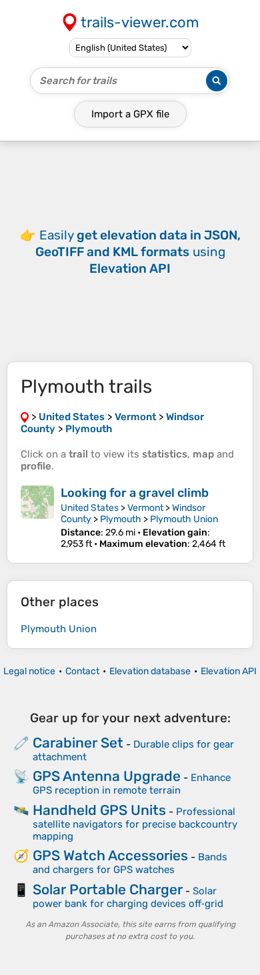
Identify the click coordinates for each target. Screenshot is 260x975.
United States (90, 508)
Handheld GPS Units (99, 810)
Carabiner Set (78, 742)
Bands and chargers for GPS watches (130, 863)
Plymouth (120, 519)
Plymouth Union (184, 519)
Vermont (145, 508)
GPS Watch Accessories (110, 855)
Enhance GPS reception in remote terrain (132, 784)
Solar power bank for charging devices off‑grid (128, 897)
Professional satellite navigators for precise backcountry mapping (135, 824)
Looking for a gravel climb (135, 492)
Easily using (138, 251)
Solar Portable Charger (108, 889)
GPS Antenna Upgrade (107, 776)
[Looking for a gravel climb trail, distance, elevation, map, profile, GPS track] (37, 517)
